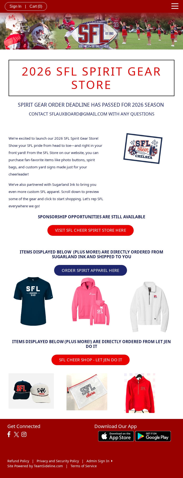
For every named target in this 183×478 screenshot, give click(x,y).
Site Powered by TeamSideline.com (35, 466)
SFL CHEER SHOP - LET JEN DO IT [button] (90, 360)
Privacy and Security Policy (58, 461)
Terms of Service (84, 466)
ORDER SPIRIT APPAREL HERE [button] (90, 270)
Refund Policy (18, 461)
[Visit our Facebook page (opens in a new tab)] (10, 434)
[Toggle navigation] (174, 5)
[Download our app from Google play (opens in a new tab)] (153, 436)
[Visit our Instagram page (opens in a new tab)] (25, 434)
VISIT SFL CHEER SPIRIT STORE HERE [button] (90, 230)
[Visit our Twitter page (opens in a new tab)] (17, 434)
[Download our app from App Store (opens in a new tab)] (116, 436)
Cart (36, 6)
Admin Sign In (98, 461)
